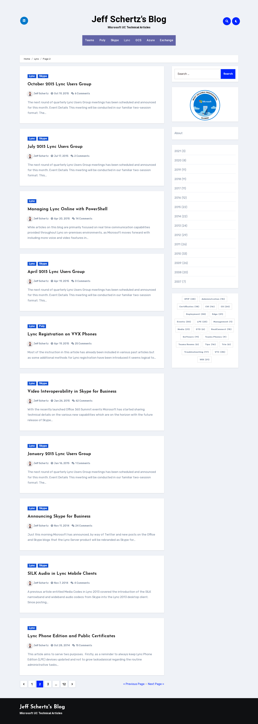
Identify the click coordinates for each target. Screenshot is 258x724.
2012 (177, 235)
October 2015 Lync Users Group (59, 84)
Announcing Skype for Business (59, 516)
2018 (177, 179)
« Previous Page (133, 684)
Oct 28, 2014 (62, 645)
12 (64, 684)
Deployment (196, 314)
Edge (217, 314)
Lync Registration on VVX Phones (62, 334)
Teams (89, 40)
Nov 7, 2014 (61, 582)
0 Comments (82, 281)
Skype (115, 40)
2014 (177, 216)
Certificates (189, 306)
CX (225, 306)
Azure (151, 40)
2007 (177, 281)
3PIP (190, 299)
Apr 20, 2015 (62, 218)
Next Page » (156, 684)
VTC (220, 352)
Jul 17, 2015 (61, 156)
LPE (202, 321)
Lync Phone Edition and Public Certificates (71, 636)
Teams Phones (215, 337)
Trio (226, 344)
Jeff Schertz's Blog (129, 19)
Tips (210, 344)
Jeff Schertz (41, 93)
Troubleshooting (196, 352)
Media (184, 329)
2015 (177, 207)
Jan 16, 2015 (61, 463)
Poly (102, 40)
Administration (213, 299)
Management (222, 321)
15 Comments (84, 645)
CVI (210, 306)
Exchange (166, 40)
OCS (138, 40)
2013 (177, 225)
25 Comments (83, 343)
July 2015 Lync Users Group (55, 147)
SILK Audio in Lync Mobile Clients (62, 574)
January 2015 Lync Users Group (59, 454)
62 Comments (84, 400)
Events (184, 321)
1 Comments (82, 463)
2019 (177, 169)
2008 (178, 272)
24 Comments (83, 525)
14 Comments (84, 218)
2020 (178, 160)
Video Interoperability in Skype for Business (72, 391)
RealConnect (221, 329)
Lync (127, 40)
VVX (204, 359)
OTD (200, 329)
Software (191, 337)
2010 (177, 253)
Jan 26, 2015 (62, 400)
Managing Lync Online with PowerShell (67, 209)
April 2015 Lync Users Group (56, 272)
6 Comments (82, 93)
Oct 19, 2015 (61, 93)
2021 (177, 151)
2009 (178, 263)
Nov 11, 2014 (61, 525)
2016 (177, 197)
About (178, 133)
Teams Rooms (188, 344)
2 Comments (82, 156)
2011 (177, 244)
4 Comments (82, 582)
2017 (177, 188)
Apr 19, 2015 (61, 281)
